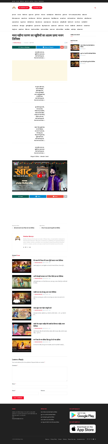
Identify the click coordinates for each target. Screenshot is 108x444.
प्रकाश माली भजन (15, 22)
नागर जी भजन (77, 22)
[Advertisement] (39, 70)
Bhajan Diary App (71, 439)
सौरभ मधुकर (22, 25)
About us (47, 439)
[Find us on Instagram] (89, 439)
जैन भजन (67, 25)
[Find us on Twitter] (91, 439)
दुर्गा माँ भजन (31, 1)
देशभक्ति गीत (72, 25)
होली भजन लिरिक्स (59, 29)
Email (14, 390)
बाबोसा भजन (84, 14)
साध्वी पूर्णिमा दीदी (63, 22)
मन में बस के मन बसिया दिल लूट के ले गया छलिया (46, 339)
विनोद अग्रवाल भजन (16, 18)
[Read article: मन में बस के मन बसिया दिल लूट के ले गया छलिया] (21, 345)
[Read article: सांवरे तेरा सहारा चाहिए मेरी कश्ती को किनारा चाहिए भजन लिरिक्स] (21, 329)
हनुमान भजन (27, 1)
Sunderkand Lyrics (81, 439)
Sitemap (65, 439)
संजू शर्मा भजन (23, 22)
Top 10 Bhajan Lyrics (75, 14)
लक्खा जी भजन (24, 18)
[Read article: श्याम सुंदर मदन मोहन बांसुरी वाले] (21, 313)
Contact (60, 439)
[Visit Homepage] (14, 7)
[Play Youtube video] (39, 175)
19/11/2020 (46, 262)
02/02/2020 (46, 341)
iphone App (37, 7)
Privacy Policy (54, 439)
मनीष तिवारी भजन (30, 22)
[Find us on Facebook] (87, 439)
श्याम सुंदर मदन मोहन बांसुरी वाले (42, 308)
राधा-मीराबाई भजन (50, 14)
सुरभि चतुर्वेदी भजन (29, 25)
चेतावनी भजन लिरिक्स (35, 29)
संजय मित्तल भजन (32, 18)
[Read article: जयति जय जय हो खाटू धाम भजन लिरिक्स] (21, 298)
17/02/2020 (26, 42)
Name (14, 384)
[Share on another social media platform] (65, 47)
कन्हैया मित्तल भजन (87, 18)
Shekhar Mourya (17, 42)
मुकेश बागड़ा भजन (46, 18)
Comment (15, 365)
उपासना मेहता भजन (47, 22)
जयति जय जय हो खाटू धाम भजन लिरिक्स (44, 292)
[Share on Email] (62, 47)
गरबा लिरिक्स (67, 29)
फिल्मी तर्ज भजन (41, 1)
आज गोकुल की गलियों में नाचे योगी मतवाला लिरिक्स (50, 422)
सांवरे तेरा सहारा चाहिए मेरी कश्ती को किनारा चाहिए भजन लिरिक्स (49, 325)
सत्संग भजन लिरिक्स (44, 29)
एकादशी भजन (21, 29)
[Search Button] (95, 7)
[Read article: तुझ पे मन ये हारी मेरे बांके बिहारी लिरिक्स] (75, 56)
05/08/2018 (46, 328)
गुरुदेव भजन (65, 14)
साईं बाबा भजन (80, 29)
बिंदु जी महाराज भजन (46, 25)
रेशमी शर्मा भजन (80, 18)
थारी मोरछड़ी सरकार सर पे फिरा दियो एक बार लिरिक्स (48, 276)
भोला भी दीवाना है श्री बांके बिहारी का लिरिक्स (87, 46)
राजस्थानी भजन (87, 25)
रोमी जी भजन (39, 18)
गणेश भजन (36, 1)
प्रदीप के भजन (61, 25)
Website (43, 390)
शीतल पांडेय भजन (38, 22)
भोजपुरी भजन (14, 29)
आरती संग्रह (73, 29)
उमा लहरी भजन (63, 18)
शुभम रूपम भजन (37, 25)
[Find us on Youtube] (93, 439)
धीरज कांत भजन (55, 22)
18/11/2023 (46, 294)
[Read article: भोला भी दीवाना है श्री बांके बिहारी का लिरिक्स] (75, 47)
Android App (24, 7)
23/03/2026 (46, 310)
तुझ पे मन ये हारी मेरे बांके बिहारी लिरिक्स (88, 53)
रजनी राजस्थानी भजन (71, 18)
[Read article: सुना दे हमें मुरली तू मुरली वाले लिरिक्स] (75, 64)
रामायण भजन (52, 29)
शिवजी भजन (22, 1)
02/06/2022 (46, 278)
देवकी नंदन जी (70, 22)
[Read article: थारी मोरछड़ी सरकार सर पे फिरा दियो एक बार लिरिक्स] (21, 282)
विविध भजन (27, 29)
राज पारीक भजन (15, 25)
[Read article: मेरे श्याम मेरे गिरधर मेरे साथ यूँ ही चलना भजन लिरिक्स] (21, 266)
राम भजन (17, 1)
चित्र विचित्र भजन (54, 18)
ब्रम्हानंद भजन (54, 25)
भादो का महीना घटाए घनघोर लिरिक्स (47, 419)
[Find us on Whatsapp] (95, 439)
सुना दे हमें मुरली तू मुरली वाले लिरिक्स (87, 61)
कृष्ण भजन (13, 1)
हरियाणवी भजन (79, 25)
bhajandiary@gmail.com (17, 418)
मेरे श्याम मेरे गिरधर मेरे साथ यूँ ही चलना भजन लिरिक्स (48, 260)
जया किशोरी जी (84, 22)
